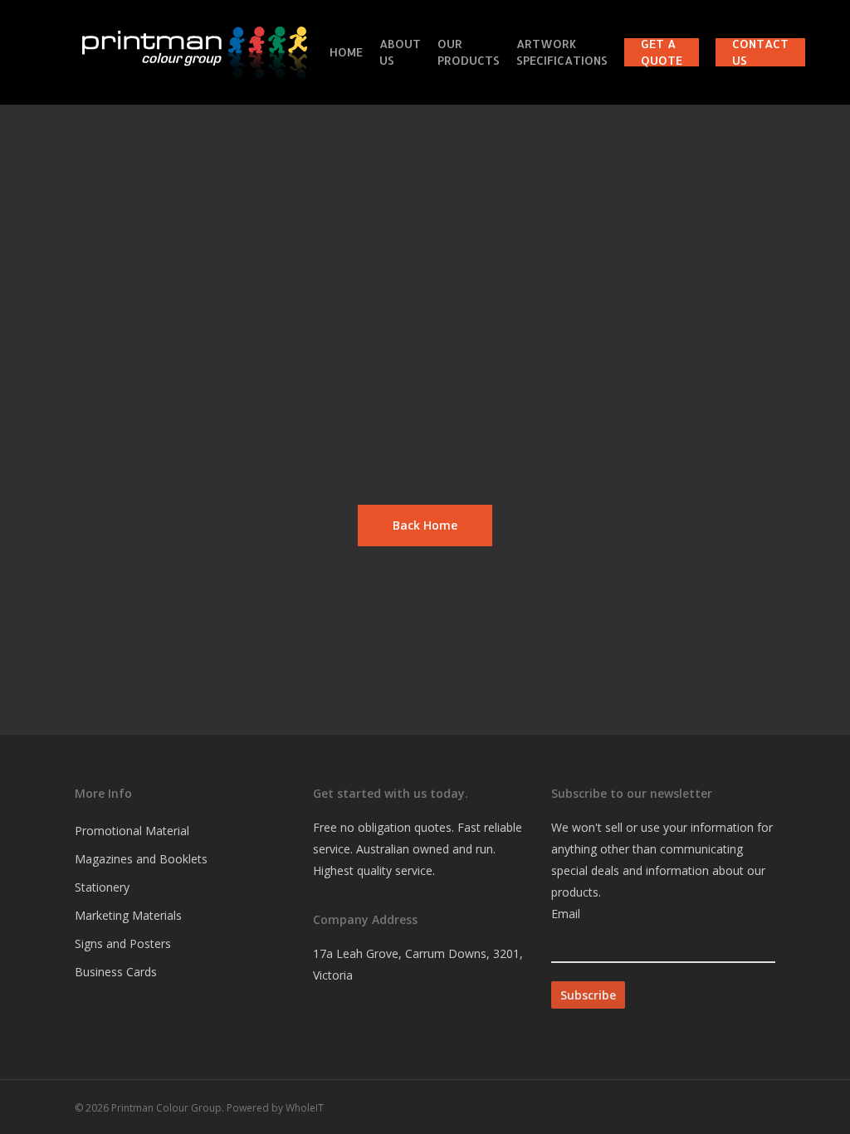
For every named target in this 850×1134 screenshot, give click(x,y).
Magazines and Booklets (141, 859)
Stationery (102, 887)
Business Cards (116, 972)
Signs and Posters (123, 943)
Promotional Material (132, 830)
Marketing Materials (128, 915)
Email (565, 913)
